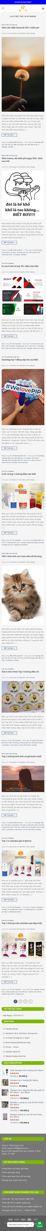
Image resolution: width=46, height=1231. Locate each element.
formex (13, 252)
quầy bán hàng (32, 542)
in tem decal (13, 745)
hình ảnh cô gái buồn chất (28, 825)
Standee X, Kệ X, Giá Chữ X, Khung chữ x (22, 1033)
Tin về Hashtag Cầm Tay (10, 357)
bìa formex (38, 250)
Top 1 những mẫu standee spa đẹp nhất (22, 923)
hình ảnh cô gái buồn (12, 825)
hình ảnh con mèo (11, 658)
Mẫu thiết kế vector (9, 25)
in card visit (32, 346)
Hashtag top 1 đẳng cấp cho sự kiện (20, 359)
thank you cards (38, 348)
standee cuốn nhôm (34, 992)
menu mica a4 (36, 460)
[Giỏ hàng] (43, 8)
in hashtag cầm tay (12, 542)
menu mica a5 (6, 462)
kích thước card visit (9, 348)
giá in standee (37, 907)
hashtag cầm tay (22, 252)
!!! (25, 1227)
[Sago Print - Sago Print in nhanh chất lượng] (23, 8)
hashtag (41, 456)
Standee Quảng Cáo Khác (16, 1056)
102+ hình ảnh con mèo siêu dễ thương (22, 556)
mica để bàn (23, 992)
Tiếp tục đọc (9, 135)
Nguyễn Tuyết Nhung (27, 33)
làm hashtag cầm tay (15, 460)
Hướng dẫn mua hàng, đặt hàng (15, 1168)
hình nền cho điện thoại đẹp (14, 144)
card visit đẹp (10, 346)
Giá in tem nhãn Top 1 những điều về (20, 671)
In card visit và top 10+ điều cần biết (20, 266)
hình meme (32, 252)
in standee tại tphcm (14, 912)
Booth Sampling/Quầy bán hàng (18, 1042)
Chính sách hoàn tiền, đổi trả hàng (16, 1176)
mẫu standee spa (12, 992)
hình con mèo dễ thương (26, 658)
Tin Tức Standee (8, 263)
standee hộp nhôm (8, 994)
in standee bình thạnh (15, 909)
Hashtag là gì (18, 458)
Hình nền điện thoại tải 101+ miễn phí (20, 27)
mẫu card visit (21, 348)
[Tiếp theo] (30, 1001)
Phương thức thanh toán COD (14, 1180)
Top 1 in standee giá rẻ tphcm (16, 841)
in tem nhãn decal (24, 745)
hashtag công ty (37, 743)
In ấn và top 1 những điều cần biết (19, 474)
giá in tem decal (37, 740)
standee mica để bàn (21, 545)
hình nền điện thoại (30, 144)
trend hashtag (23, 462)
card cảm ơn (6, 252)
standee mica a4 (7, 545)
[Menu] (3, 8)
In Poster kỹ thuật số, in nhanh (17, 1038)
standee (10, 147)
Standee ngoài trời (13, 1052)
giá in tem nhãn (7, 743)
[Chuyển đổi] (42, 1033)
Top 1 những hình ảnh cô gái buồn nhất (21, 756)
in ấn (3, 542)
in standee (16, 254)
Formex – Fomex (12, 1047)
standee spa (19, 994)
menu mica (26, 460)
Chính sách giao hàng (11, 1172)
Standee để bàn (12, 1029)
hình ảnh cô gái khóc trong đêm (25, 827)
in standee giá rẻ (29, 909)
